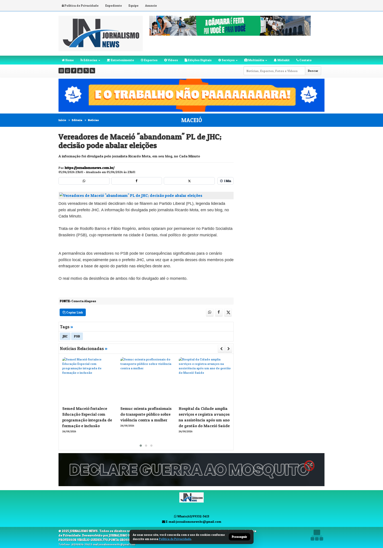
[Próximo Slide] (228, 348)
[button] (140, 445)
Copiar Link (74, 312)
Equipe (134, 5)
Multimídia (256, 60)
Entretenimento (122, 60)
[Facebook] (73, 70)
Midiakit (283, 60)
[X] (86, 70)
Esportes (150, 60)
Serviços (228, 60)
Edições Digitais (199, 60)
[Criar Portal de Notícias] (316, 535)
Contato (305, 60)
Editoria (77, 120)
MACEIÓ (191, 120)
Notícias (93, 120)
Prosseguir (239, 537)
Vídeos (172, 60)
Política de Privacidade (81, 5)
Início (62, 120)
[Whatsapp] (67, 70)
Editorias (90, 60)
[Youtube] (80, 70)
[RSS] (92, 70)
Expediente (113, 5)
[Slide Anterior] (221, 348)
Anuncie (151, 5)
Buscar (313, 70)
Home (69, 60)
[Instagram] (61, 70)
